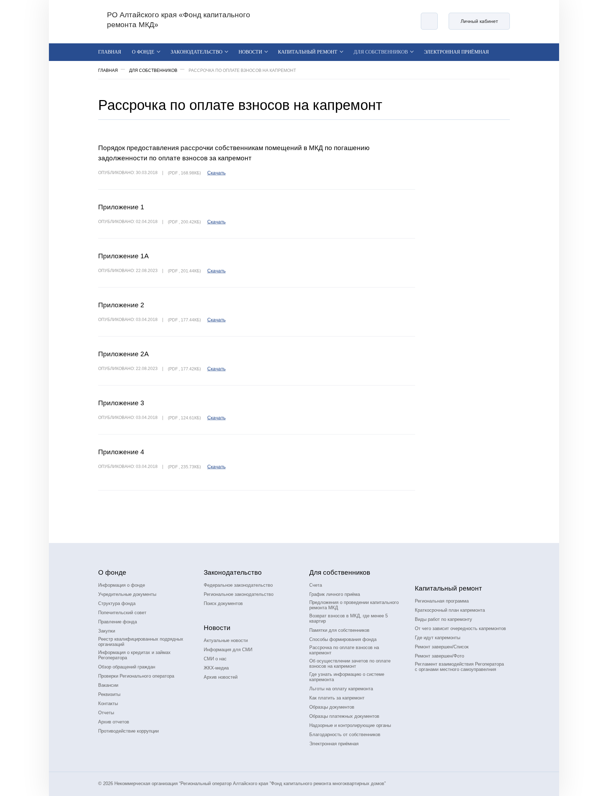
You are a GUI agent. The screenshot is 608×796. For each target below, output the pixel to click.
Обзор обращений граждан (126, 666)
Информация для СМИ (228, 649)
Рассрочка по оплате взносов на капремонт (344, 650)
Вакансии (108, 685)
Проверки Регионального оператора (136, 676)
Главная (109, 52)
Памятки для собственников (339, 630)
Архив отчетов (113, 721)
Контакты (108, 703)
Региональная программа (442, 601)
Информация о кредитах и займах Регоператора (134, 655)
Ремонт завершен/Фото (439, 656)
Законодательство (196, 52)
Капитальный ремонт (307, 52)
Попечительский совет (122, 612)
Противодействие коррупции (128, 731)
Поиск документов (223, 603)
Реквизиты (109, 694)
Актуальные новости (226, 640)
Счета (315, 585)
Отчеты (106, 712)
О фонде (143, 52)
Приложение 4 (121, 452)
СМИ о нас (215, 658)
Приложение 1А (123, 256)
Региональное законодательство (238, 594)
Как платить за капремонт (337, 698)
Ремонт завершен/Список (442, 646)
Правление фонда (117, 621)
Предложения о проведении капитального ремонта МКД (354, 605)
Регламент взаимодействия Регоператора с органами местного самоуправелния (459, 666)
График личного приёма (334, 594)
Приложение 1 (121, 207)
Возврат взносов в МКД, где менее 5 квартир (348, 618)
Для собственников (381, 52)
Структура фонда (116, 603)
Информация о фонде (121, 585)
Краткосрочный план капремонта (450, 610)
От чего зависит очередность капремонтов (460, 628)
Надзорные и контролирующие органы (350, 725)
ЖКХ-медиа (216, 668)
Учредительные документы (127, 594)
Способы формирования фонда (342, 639)
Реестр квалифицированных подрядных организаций (140, 641)
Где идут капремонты (437, 637)
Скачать (216, 172)
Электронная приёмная (456, 52)
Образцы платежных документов (344, 716)
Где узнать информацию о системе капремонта (346, 677)
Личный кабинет (479, 21)
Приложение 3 (121, 403)
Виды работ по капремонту (443, 619)
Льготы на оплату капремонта (341, 688)
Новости (250, 52)
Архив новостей (221, 677)
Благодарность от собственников (344, 734)
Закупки (106, 631)
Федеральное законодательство (238, 585)
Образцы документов (331, 707)
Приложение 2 (121, 305)
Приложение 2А (123, 354)
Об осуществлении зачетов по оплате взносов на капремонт (350, 663)
